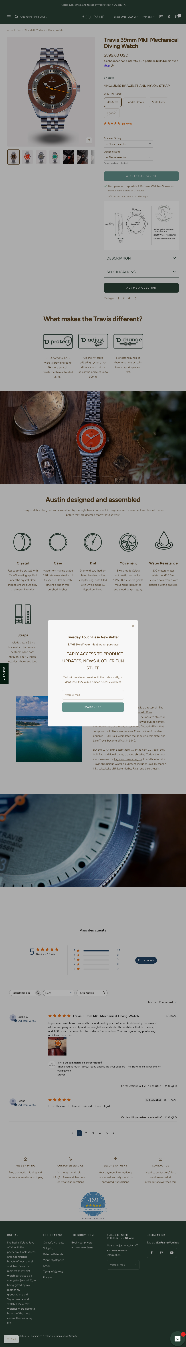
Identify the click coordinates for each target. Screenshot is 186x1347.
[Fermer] (133, 626)
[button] (4, 673)
